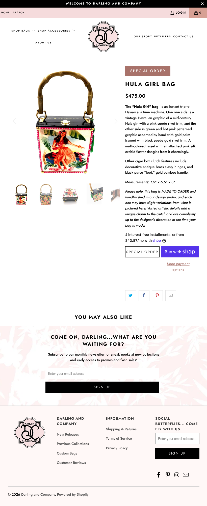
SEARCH (18, 12)
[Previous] (15, 121)
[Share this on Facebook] (144, 295)
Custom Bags (67, 453)
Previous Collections (73, 443)
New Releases (68, 434)
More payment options (178, 266)
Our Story (143, 36)
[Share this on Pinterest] (157, 295)
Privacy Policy (117, 447)
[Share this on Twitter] (130, 295)
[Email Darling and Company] (186, 475)
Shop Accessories (55, 31)
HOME (5, 12)
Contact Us (183, 36)
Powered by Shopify (73, 494)
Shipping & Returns (121, 429)
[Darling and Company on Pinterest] (168, 475)
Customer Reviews (71, 462)
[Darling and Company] (103, 37)
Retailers (162, 36)
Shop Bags (20, 31)
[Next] (115, 121)
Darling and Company (38, 494)
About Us (43, 42)
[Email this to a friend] (170, 295)
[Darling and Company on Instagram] (177, 475)
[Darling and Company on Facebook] (159, 475)
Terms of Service (119, 438)
